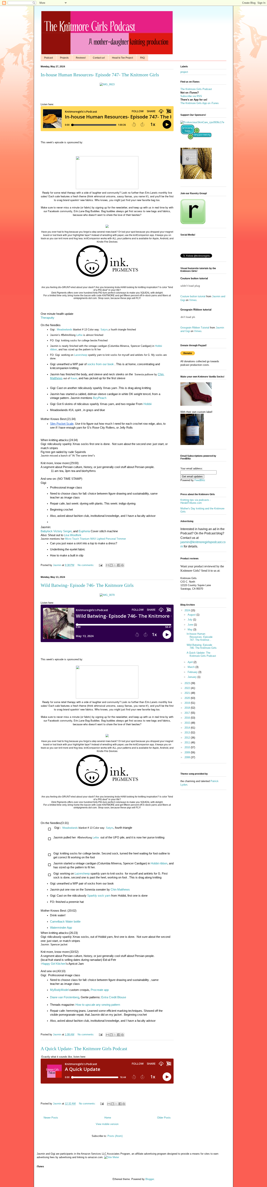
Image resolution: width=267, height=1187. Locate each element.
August (192, 614)
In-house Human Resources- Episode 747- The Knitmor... (199, 636)
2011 (188, 742)
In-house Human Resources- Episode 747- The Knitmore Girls (100, 74)
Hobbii (147, 404)
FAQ (142, 57)
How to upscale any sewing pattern (97, 1004)
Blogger (149, 1179)
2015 (188, 722)
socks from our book (100, 364)
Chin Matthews (120, 889)
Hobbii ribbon (159, 863)
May (190, 629)
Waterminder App (61, 927)
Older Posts (164, 1117)
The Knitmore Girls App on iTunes (199, 103)
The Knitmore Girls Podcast (196, 89)
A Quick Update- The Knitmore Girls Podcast (84, 1048)
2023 (188, 683)
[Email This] (107, 565)
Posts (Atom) (115, 1136)
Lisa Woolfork (72, 535)
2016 (188, 717)
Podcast (48, 57)
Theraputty (47, 317)
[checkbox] (106, 829)
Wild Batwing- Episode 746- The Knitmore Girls (87, 585)
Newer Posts (51, 1117)
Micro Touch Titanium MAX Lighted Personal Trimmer (95, 538)
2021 (188, 692)
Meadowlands (64, 329)
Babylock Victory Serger (56, 531)
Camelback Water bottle (65, 921)
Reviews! (81, 57)
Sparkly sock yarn (98, 895)
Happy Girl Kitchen (54, 963)
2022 (188, 688)
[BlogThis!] (111, 565)
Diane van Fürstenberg (64, 997)
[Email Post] (100, 565)
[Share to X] (115, 565)
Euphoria (84, 531)
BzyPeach (99, 398)
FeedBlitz (199, 480)
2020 (188, 698)
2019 (188, 702)
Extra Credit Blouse (114, 997)
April (191, 662)
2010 (188, 747)
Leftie (79, 335)
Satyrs (104, 329)
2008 (188, 757)
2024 (188, 610)
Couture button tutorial (192, 296)
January (192, 676)
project (184, 71)
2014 (188, 727)
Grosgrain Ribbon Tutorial (194, 327)
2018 (188, 707)
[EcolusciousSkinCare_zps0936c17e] (202, 122)
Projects (64, 57)
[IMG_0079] (107, 595)
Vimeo (192, 300)
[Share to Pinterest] (122, 565)
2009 (188, 752)
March (191, 667)
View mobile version (107, 1124)
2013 (188, 732)
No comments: (86, 565)
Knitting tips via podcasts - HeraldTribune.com (195, 501)
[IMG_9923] (107, 84)
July (190, 619)
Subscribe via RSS (191, 96)
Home (107, 1117)
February (193, 672)
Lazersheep (80, 354)
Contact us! (99, 57)
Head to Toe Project (122, 57)
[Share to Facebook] (119, 565)
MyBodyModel (59, 989)
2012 (188, 737)
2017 (188, 712)
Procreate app (100, 989)
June (191, 624)
